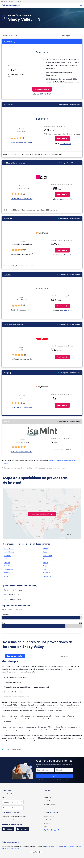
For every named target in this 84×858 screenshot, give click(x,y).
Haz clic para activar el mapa (42, 514)
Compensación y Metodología (54, 846)
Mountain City (9, 548)
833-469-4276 (66, 199)
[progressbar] (42, 617)
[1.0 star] (12, 138)
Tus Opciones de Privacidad (12, 848)
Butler (6, 576)
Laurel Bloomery (9, 552)
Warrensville (47, 555)
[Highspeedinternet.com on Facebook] (45, 830)
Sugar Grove (47, 566)
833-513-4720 (65, 143)
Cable (6, 590)
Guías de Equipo (48, 797)
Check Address (39, 89)
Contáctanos (47, 823)
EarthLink (8, 219)
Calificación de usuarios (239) (21, 407)
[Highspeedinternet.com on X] (48, 830)
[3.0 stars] (17, 138)
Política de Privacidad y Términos (72, 846)
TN (8, 750)
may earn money (7, 1)
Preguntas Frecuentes (49, 801)
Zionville (7, 566)
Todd (45, 569)
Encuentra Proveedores (8, 794)
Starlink (7, 274)
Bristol (45, 552)
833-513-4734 (45, 94)
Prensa (45, 826)
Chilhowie (47, 573)
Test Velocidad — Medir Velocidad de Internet (14, 816)
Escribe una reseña (14, 656)
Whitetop (7, 573)
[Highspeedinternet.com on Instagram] (52, 830)
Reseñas (4, 797)
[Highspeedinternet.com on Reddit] (55, 830)
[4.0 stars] (20, 138)
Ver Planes (60, 139)
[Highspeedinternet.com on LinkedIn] (58, 830)
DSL (5, 595)
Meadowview (8, 569)
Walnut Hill (47, 576)
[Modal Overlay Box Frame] (42, 770)
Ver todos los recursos (49, 804)
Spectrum (8, 105)
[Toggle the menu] (80, 5)
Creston (7, 562)
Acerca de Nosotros (49, 816)
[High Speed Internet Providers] (11, 5)
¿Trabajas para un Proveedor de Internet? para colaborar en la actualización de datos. (34, 468)
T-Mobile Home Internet (14, 163)
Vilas (45, 559)
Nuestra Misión (48, 819)
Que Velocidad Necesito (8, 819)
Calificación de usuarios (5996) (21, 143)
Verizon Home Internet (14, 324)
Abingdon (7, 555)
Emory (45, 548)
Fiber (5, 600)
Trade (6, 559)
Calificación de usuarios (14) (21, 451)
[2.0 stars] (14, 138)
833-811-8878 (65, 255)
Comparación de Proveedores (51, 794)
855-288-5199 (66, 310)
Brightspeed (9, 373)
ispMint (7, 421)
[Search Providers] (21, 802)
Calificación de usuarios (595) (21, 198)
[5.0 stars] (23, 138)
